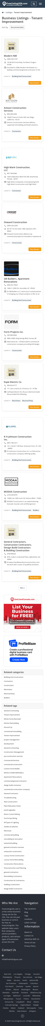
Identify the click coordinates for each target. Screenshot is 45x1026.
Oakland (21, 1008)
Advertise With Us (31, 939)
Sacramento (35, 999)
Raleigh (36, 1005)
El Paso (8, 989)
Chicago (28, 974)
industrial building (10, 843)
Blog (26, 912)
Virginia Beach (25, 1005)
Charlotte (19, 986)
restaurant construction (13, 851)
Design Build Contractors (13, 889)
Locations (28, 919)
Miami (13, 1008)
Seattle (28, 986)
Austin (24, 980)
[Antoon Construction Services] (11, 98)
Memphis (6, 992)
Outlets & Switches (11, 827)
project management (12, 740)
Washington (25, 989)
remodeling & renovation (13, 839)
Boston (35, 989)
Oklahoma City (35, 992)
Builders (36, 510)
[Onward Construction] (11, 212)
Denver (35, 986)
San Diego (38, 977)
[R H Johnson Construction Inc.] (11, 426)
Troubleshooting (10, 798)
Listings (9, 12)
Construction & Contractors (14, 880)
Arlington (32, 1011)
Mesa (29, 1002)
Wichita (12, 1011)
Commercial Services (11, 760)
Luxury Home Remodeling (13, 860)
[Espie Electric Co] (11, 372)
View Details (34, 83)
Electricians (16, 401)
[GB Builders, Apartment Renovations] (11, 268)
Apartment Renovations (13, 777)
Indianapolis (23, 983)
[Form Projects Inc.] (11, 322)
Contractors (16, 131)
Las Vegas (7, 996)
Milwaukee (36, 996)
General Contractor (11, 793)
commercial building (11, 835)
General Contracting (11, 711)
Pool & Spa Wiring (10, 818)
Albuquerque (8, 999)
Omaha (5, 1008)
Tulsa (40, 1008)
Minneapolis (31, 1008)
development (9, 744)
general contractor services (14, 847)
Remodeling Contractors (13, 876)
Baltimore (16, 996)
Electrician (7, 831)
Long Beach (20, 1002)
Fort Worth (9, 986)
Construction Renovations (13, 864)
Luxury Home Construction (14, 856)
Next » (22, 588)
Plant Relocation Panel (12, 806)
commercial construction (13, 764)
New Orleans (22, 1011)
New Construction (10, 802)
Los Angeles (18, 974)
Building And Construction (21, 76)
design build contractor (12, 785)
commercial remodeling (12, 731)
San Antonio (27, 977)
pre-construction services (13, 756)
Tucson (18, 999)
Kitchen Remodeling (11, 723)
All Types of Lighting (11, 822)
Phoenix (17, 977)
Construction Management (14, 752)
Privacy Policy (30, 946)
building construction (12, 884)
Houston (36, 974)
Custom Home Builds (12, 769)
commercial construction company (17, 789)
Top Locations (30, 909)
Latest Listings (30, 922)
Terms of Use (29, 942)
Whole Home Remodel (12, 719)
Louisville (26, 996)
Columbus (34, 983)
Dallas (9, 980)
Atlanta (36, 1002)
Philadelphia (7, 977)
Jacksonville (34, 980)
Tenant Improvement (12, 715)
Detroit (16, 989)
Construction (17, 243)
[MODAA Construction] (11, 481)
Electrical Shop (27, 401)
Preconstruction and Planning (15, 868)
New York (7, 974)
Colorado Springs (11, 1005)
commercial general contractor (15, 781)
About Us (28, 932)
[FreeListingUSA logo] (14, 4)
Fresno (26, 999)
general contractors (11, 872)
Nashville (15, 992)
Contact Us (28, 935)
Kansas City (9, 1002)
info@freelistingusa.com (12, 959)
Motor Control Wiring (12, 814)
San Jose (17, 980)
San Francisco (11, 983)
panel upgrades (9, 810)
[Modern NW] (11, 45)
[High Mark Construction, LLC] (11, 157)
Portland (24, 992)
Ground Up (8, 727)
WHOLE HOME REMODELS (14, 773)
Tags (26, 915)
